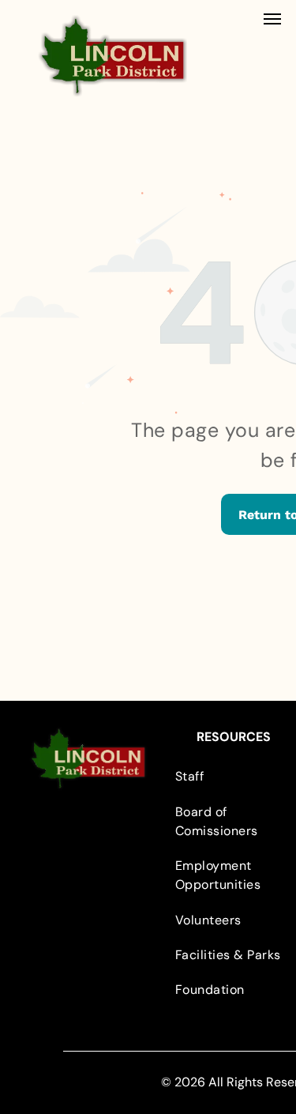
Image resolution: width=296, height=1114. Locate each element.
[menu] (272, 19)
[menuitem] (233, 776)
